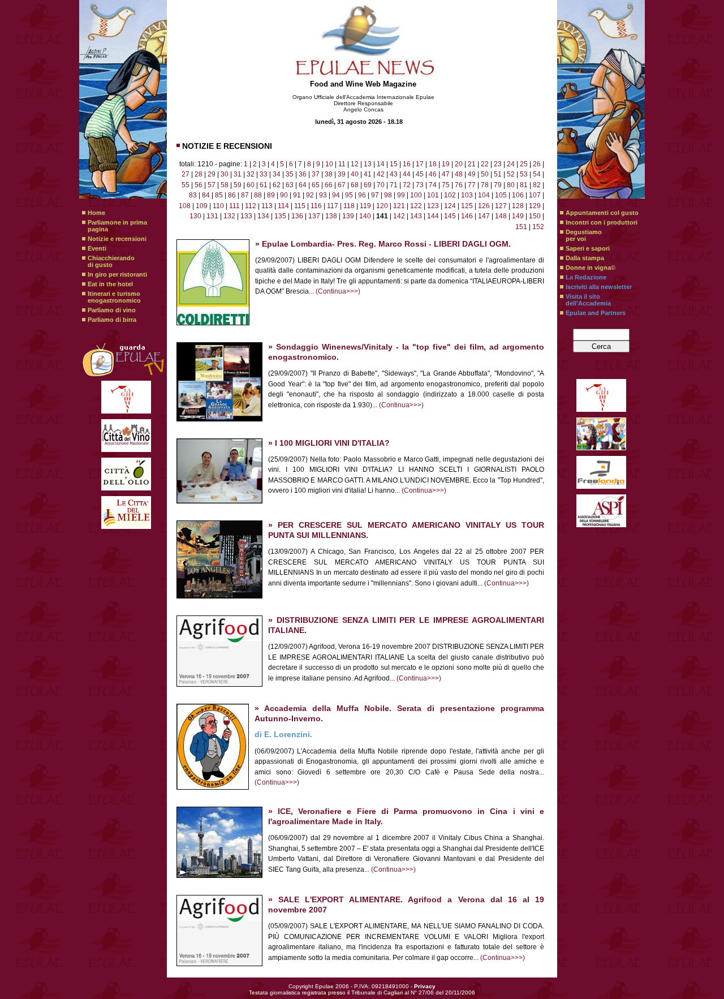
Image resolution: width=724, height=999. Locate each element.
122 (416, 206)
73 (420, 185)
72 (407, 185)
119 (365, 206)
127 (501, 206)
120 (382, 206)
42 (381, 174)
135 (280, 216)
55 (185, 185)
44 (407, 174)
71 (394, 185)
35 (290, 174)
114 (283, 206)
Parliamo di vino (112, 310)
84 (206, 195)
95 (349, 195)
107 (535, 195)
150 (535, 216)
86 (232, 195)
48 (459, 174)
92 (310, 195)
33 (264, 174)
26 (537, 164)
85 (219, 195)
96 (362, 195)
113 (267, 206)
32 (251, 174)
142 (399, 216)
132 (229, 216)
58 (225, 185)
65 (316, 185)
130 (195, 216)
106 (518, 195)
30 (225, 174)
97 (375, 195)
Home (96, 212)
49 (472, 174)
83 (193, 195)
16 (407, 164)
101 (433, 195)
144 (433, 216)
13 (368, 164)
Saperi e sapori (588, 248)
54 (537, 174)
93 (323, 195)
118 (349, 206)
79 (498, 185)
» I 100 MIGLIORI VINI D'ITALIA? (329, 443)
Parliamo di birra (112, 319)
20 (459, 164)
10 (329, 164)
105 (501, 195)
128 (518, 206)
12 (355, 164)
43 (394, 174)
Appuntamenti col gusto (602, 212)
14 (381, 164)
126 (484, 206)
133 (246, 216)
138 (331, 216)
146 (467, 216)
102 (450, 195)
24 (511, 164)
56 (198, 185)
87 (245, 195)
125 (467, 206)
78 (485, 185)
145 (450, 216)
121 (399, 206)
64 (303, 185)
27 (185, 174)
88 (258, 195)
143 (416, 216)
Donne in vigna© (590, 267)
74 (433, 185)
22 (485, 164)
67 (342, 185)
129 (535, 206)
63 (290, 185)
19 (446, 164)
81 (524, 185)
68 (355, 185)
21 (472, 164)
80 (511, 185)
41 (368, 174)
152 (538, 227)
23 (498, 164)
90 (284, 195)
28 (198, 174)
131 (212, 216)
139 (348, 216)
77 (472, 185)
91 (297, 195)
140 (365, 216)
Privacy (425, 986)
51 (498, 174)
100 (416, 195)
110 (218, 206)
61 (264, 185)
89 (271, 195)
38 (329, 174)
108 (185, 206)
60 (251, 185)
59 (238, 185)
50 (485, 174)
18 (433, 164)
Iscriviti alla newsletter (599, 286)
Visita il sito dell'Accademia (588, 300)
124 (450, 206)
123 (433, 206)
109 (202, 206)
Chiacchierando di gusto (111, 261)
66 (329, 185)
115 (299, 206)
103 (467, 195)
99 (401, 195)
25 (524, 164)
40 (355, 174)
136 (297, 216)
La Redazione (586, 277)
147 (484, 216)
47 (446, 174)
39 (342, 174)
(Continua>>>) (338, 291)
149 (518, 216)
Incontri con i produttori (601, 222)
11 (342, 164)
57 (212, 185)
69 (368, 185)
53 (524, 174)
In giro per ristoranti (117, 274)
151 (521, 227)
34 (277, 174)
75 (446, 185)
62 (277, 185)
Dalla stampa (585, 258)
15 (394, 164)
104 (484, 195)
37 (316, 174)
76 (459, 185)
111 (234, 206)
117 (332, 206)
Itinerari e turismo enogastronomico (114, 297)
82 (537, 185)
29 (212, 174)
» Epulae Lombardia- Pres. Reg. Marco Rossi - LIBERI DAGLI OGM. (383, 244)
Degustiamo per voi (584, 235)
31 (238, 174)
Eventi (97, 248)
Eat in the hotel (110, 284)
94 (336, 195)
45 (420, 174)
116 (316, 206)
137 (314, 216)
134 (263, 216)
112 (250, 206)
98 (388, 195)
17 (420, 164)
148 (501, 216)
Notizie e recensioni (117, 238)
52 (511, 174)
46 (433, 174)
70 (381, 185)
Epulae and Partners (596, 312)
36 (303, 174)
